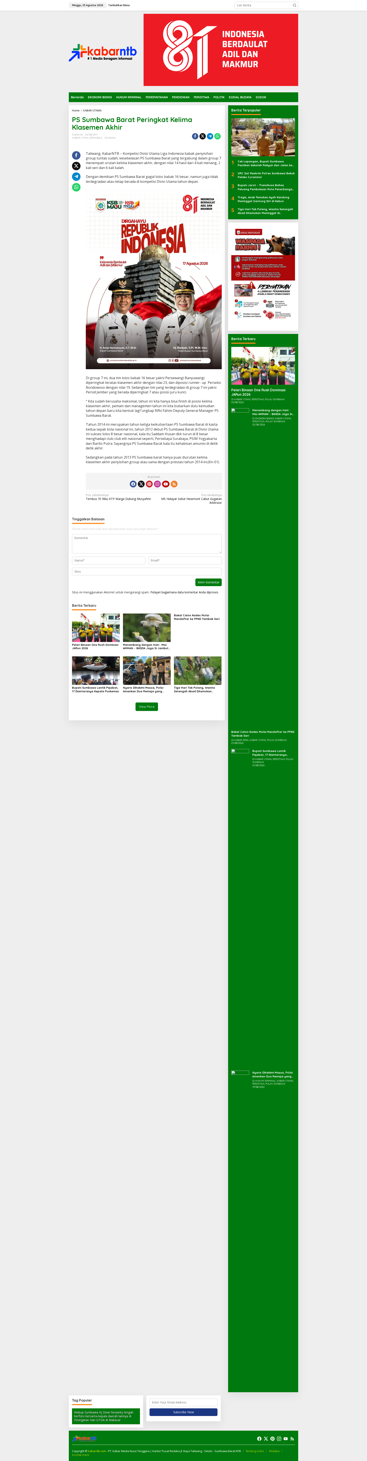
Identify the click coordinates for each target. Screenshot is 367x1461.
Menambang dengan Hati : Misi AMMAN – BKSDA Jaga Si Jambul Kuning (145, 646)
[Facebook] (133, 484)
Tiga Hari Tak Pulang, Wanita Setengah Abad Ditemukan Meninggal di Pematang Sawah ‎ (196, 689)
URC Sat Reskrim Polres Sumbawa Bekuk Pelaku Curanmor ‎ (266, 175)
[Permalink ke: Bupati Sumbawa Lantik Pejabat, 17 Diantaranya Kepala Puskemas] (96, 670)
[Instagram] (157, 484)
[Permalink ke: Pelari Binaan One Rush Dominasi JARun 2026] (96, 627)
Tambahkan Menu (119, 5)
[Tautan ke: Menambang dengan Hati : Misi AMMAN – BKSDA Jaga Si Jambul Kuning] (240, 567)
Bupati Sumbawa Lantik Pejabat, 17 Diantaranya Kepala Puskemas (95, 689)
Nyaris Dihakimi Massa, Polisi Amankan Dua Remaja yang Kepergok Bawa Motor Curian (144, 689)
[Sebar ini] (195, 136)
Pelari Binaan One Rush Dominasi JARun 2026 (95, 646)
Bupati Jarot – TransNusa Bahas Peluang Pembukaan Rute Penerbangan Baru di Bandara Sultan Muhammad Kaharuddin (266, 187)
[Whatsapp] (217, 136)
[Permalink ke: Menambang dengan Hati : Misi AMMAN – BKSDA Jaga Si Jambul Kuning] (147, 627)
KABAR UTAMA (80, 137)
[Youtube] (165, 484)
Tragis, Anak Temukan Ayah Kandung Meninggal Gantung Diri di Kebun (263, 199)
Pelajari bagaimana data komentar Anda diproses (184, 592)
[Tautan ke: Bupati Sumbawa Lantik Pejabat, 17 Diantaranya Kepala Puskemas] (240, 908)
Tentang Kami (255, 1451)
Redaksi (274, 1451)
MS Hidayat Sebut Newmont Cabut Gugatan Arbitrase (191, 499)
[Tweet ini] (202, 136)
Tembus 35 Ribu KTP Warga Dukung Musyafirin (118, 497)
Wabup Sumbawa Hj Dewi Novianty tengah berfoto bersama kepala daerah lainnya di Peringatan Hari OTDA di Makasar (103, 1416)
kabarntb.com (97, 1451)
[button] (294, 5)
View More (147, 707)
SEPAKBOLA (95, 137)
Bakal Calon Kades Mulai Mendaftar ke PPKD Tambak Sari (197, 617)
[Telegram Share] (210, 136)
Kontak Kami (80, 1455)
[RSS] (174, 484)
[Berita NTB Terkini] (103, 51)
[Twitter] (141, 484)
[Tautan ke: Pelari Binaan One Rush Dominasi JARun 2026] (263, 366)
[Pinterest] (149, 484)
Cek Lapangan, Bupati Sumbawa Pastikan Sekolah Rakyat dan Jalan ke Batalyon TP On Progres (265, 163)
